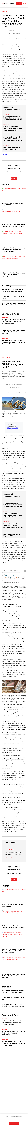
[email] (19, 38)
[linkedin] (11, 38)
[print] (25, 38)
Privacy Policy (16, 1119)
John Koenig (14, 381)
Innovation (5, 11)
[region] (14, 1120)
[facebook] (9, 38)
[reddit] (16, 38)
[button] (3, 4)
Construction (6, 357)
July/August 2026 (12, 428)
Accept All (14, 1123)
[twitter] (14, 38)
